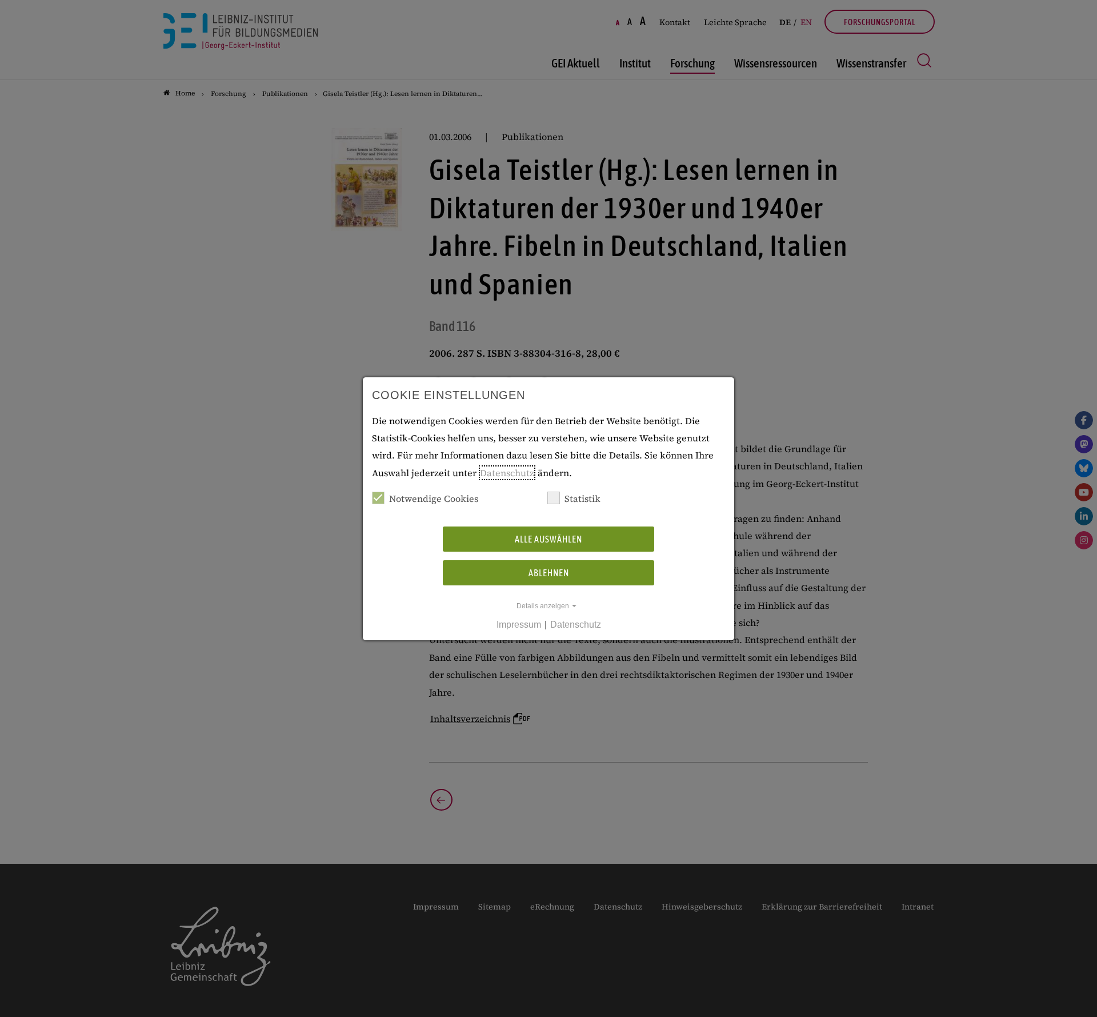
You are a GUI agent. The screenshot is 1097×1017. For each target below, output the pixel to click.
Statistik (582, 498)
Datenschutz (507, 472)
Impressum (519, 624)
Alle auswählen (548, 539)
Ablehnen (549, 573)
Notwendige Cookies (433, 498)
